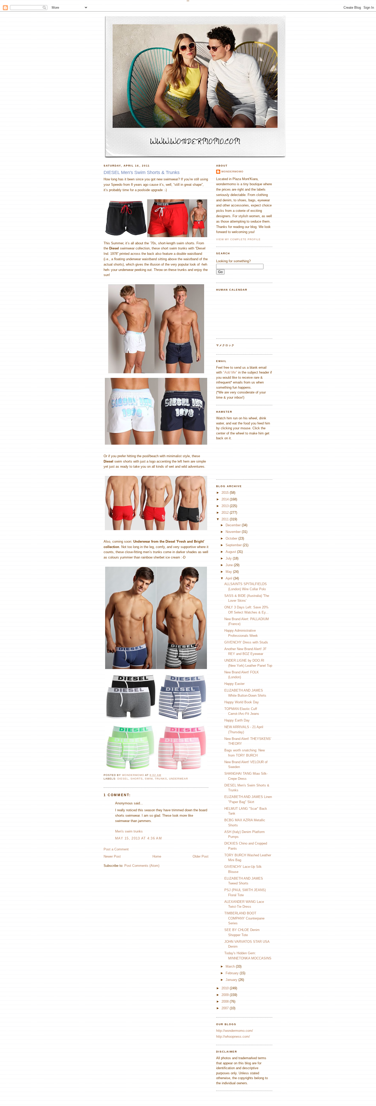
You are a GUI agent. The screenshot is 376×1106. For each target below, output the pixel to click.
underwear (178, 778)
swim (149, 778)
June (230, 565)
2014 (226, 499)
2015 (226, 493)
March (231, 966)
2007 (226, 1008)
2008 (226, 1001)
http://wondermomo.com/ (234, 1031)
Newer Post (112, 856)
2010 (226, 988)
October (232, 538)
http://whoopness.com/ (233, 1036)
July (229, 558)
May (229, 572)
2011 (226, 519)
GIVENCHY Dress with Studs (246, 642)
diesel (122, 778)
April (229, 578)
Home (156, 856)
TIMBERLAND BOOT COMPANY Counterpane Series (244, 918)
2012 (226, 512)
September (234, 545)
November (234, 532)
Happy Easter (234, 684)
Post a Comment (116, 849)
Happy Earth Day (237, 720)
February (233, 973)
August (231, 552)
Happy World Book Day (241, 702)
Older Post (200, 856)
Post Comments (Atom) (141, 866)
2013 (226, 506)
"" (230, 372)
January (232, 980)
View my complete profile (238, 239)
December (234, 525)
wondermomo (133, 775)
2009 (226, 995)
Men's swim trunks (129, 831)
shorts (136, 778)
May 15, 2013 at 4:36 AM (138, 838)
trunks (161, 778)
